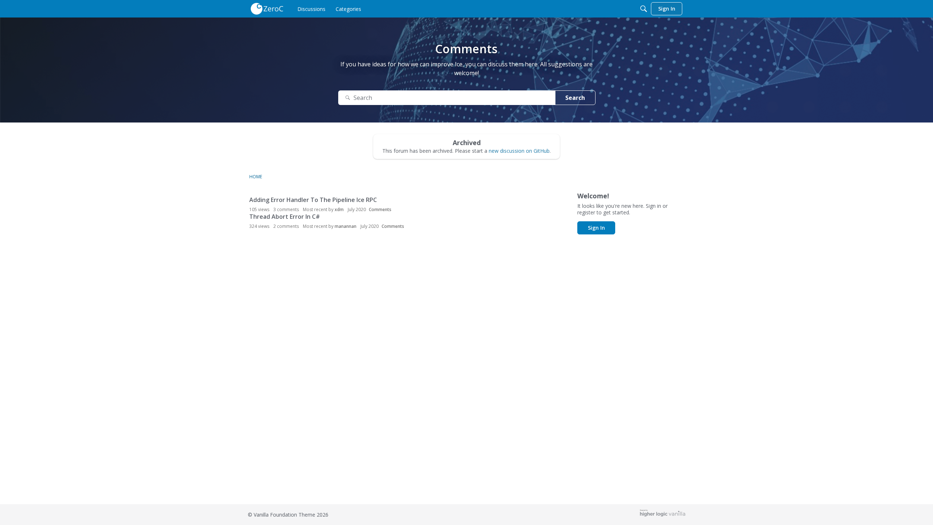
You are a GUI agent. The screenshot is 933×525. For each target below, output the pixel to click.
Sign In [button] (596, 227)
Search (575, 98)
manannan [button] (345, 226)
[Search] (643, 8)
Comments (380, 209)
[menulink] (311, 8)
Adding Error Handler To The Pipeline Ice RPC (313, 200)
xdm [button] (339, 209)
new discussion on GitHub (519, 150)
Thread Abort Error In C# (284, 217)
